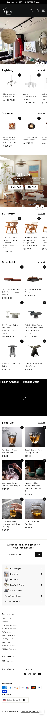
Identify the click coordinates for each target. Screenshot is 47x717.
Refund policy (8, 632)
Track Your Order (9, 645)
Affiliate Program (9, 649)
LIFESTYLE (31, 187)
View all (41, 70)
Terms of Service (9, 629)
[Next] (42, 64)
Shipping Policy (8, 635)
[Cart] (37, 10)
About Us (6, 642)
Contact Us (6, 618)
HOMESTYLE (15, 187)
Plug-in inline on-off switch (18, 58)
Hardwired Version (13, 52)
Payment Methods (9, 625)
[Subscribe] (38, 554)
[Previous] (37, 64)
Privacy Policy (7, 639)
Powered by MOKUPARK (31, 711)
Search (5, 622)
